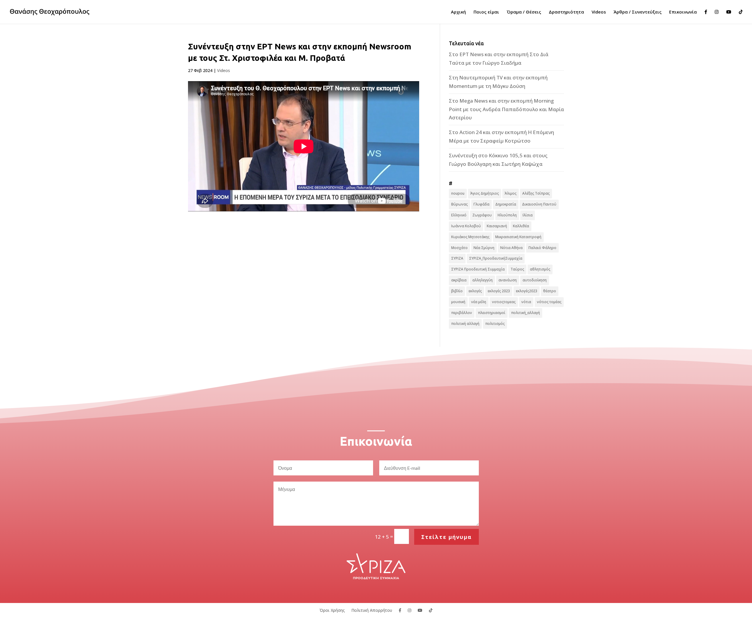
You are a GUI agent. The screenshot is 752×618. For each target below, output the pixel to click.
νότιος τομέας (549, 301)
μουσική (458, 301)
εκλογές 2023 (499, 290)
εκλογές (475, 290)
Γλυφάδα (481, 204)
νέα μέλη (478, 301)
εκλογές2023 (526, 290)
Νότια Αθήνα (511, 247)
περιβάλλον (461, 312)
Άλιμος (510, 193)
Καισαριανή (497, 225)
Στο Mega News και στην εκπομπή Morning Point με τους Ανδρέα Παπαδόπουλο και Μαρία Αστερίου (506, 109)
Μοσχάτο (459, 247)
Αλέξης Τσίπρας (536, 193)
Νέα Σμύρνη (484, 247)
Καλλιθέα (521, 225)
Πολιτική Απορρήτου (371, 609)
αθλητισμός (540, 269)
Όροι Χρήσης (332, 609)
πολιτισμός (495, 323)
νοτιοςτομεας (504, 301)
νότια (526, 301)
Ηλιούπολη (507, 215)
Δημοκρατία (505, 204)
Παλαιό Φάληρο (542, 247)
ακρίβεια (458, 280)
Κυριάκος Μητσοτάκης (470, 236)
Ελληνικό (458, 215)
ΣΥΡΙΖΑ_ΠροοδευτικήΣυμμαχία (495, 258)
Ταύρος (517, 269)
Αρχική (458, 12)
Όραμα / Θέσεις (524, 12)
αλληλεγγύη (482, 280)
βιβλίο (457, 290)
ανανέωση (507, 280)
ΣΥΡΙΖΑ (457, 258)
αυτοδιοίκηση (535, 280)
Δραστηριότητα (566, 12)
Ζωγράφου (482, 215)
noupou (457, 193)
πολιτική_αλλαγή (525, 312)
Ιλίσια (528, 215)
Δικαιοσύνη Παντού (539, 204)
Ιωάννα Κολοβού (466, 225)
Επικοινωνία (683, 12)
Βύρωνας (459, 204)
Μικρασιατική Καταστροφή (518, 236)
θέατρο (549, 290)
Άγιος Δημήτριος (484, 193)
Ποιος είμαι (486, 12)
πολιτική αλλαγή (465, 323)
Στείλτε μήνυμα (446, 536)
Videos (599, 12)
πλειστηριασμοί (491, 312)
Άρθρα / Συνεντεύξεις (638, 12)
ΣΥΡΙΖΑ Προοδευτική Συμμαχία (478, 269)
